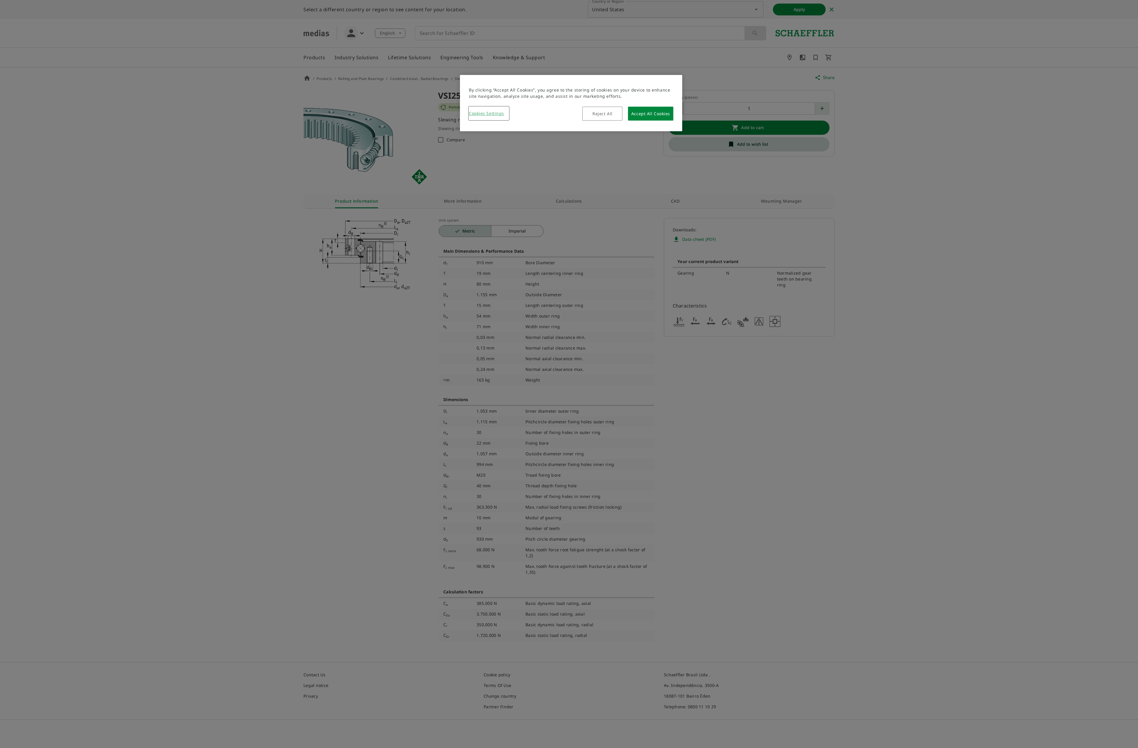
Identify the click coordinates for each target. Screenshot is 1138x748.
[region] (571, 103)
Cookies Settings (486, 113)
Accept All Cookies (650, 113)
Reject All (602, 113)
